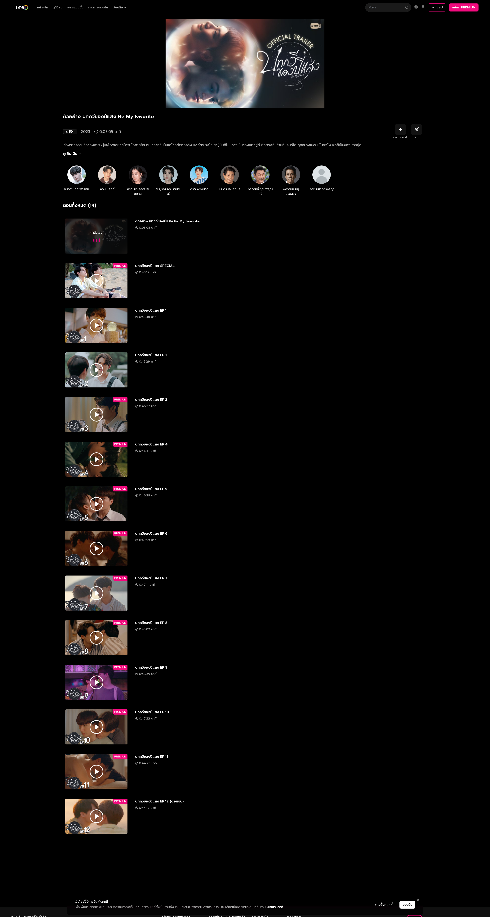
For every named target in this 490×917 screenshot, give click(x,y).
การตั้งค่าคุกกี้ (384, 904)
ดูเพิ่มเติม (70, 153)
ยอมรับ (407, 904)
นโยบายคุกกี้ (275, 907)
